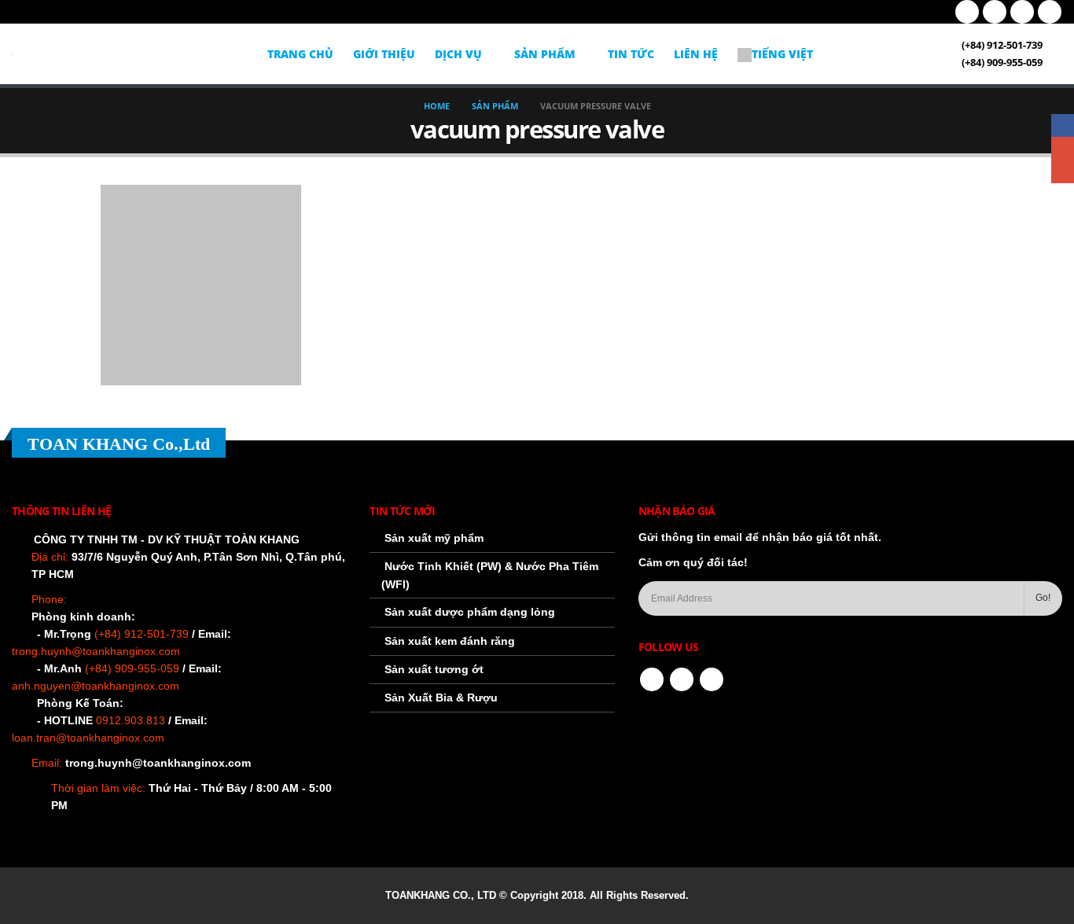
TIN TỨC (631, 53)
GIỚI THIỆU (384, 53)
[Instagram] (1022, 12)
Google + (1062, 148)
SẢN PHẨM (545, 53)
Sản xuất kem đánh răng (449, 641)
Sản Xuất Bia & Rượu (441, 697)
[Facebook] (967, 12)
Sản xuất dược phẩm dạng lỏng (469, 612)
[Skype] (1049, 12)
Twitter (681, 679)
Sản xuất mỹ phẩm (434, 538)
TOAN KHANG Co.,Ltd (119, 444)
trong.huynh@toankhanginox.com (158, 763)
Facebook (652, 679)
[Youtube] (994, 12)
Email (1062, 171)
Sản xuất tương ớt (434, 669)
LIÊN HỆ (696, 53)
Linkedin (711, 679)
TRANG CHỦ (300, 53)
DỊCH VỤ (458, 53)
